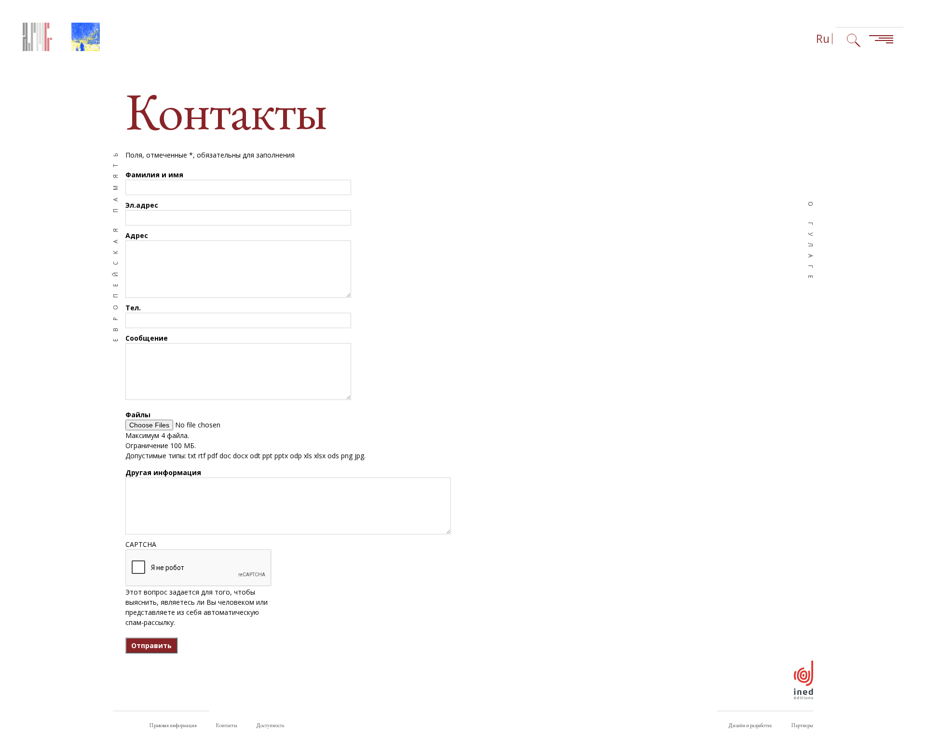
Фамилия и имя (154, 174)
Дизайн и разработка (750, 725)
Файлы (137, 414)
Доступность (270, 725)
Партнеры (802, 725)
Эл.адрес (141, 205)
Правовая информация (173, 725)
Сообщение (146, 338)
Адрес (136, 235)
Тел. (133, 307)
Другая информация (163, 472)
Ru (823, 38)
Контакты (226, 725)
